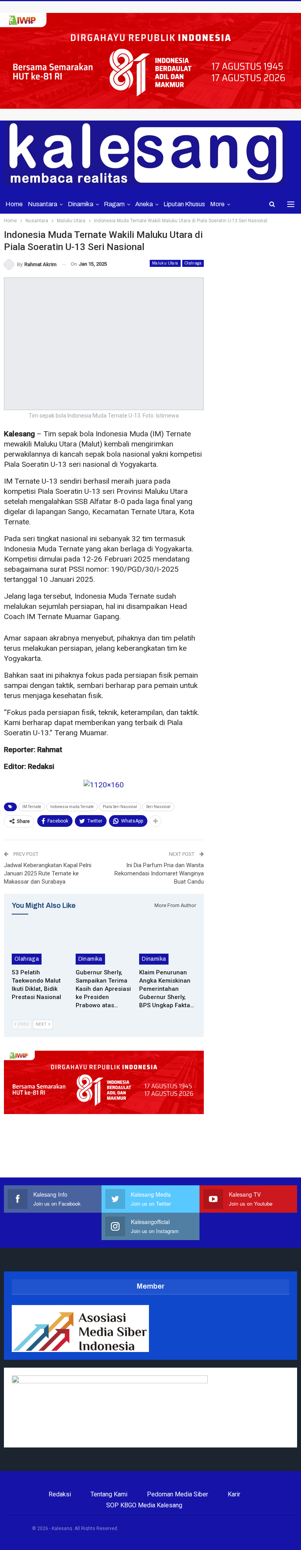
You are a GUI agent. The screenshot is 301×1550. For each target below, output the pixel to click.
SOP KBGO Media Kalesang (144, 1505)
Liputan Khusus (184, 204)
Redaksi (60, 1494)
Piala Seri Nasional (120, 807)
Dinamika (80, 204)
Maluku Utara (165, 263)
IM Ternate (31, 807)
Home (14, 204)
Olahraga (193, 263)
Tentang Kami (109, 1494)
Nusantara (42, 204)
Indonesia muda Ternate (72, 807)
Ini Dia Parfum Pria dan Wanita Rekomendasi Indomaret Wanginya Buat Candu (159, 873)
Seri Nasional (158, 807)
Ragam (114, 204)
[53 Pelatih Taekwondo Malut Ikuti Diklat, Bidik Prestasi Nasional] (40, 945)
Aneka (144, 204)
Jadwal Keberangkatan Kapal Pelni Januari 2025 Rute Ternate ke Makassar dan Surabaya (47, 873)
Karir (234, 1494)
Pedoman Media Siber (177, 1494)
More (217, 204)
